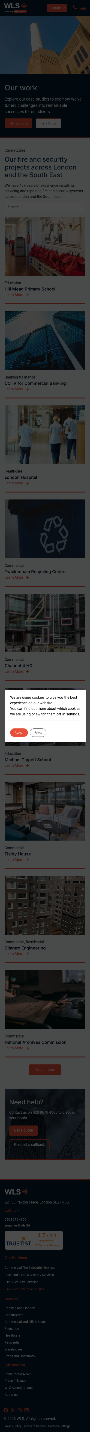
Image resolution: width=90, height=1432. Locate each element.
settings (72, 714)
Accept (19, 732)
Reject (38, 732)
